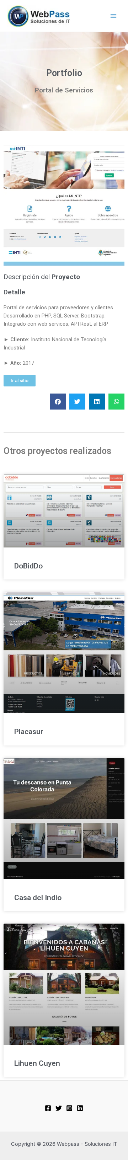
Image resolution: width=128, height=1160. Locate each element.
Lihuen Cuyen (37, 1063)
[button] (20, 380)
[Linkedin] (80, 1108)
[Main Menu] (113, 16)
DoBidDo (28, 566)
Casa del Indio (38, 897)
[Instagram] (69, 1108)
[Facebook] (48, 1108)
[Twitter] (58, 1108)
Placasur (28, 731)
